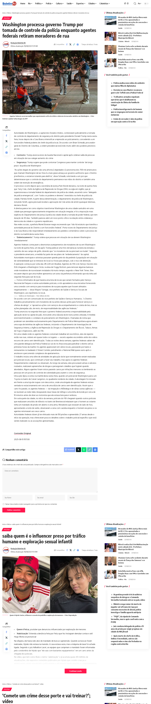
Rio (125, 68)
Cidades (121, 41)
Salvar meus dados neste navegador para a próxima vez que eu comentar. (31, 504)
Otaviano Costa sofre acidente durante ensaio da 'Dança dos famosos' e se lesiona (133, 48)
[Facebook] (125, 3)
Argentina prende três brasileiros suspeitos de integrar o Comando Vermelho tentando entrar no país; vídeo (128, 597)
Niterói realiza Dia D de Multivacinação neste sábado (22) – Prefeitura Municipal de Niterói (133, 35)
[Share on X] (70, 44)
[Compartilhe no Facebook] (66, 44)
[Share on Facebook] (67, 550)
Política (120, 68)
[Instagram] (127, 3)
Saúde (120, 28)
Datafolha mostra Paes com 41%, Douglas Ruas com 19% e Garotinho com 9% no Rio (133, 62)
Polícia (9, 13)
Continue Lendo (75, 671)
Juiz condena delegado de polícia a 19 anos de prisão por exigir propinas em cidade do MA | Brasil (127, 629)
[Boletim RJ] (9, 3)
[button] (135, 4)
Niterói (127, 41)
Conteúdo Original (22, 433)
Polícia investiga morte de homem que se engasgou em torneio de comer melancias (127, 112)
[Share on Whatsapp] (84, 449)
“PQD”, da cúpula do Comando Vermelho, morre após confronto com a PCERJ (127, 619)
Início (4, 13)
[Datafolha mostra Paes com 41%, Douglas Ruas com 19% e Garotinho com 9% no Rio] (110, 62)
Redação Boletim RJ (18, 43)
